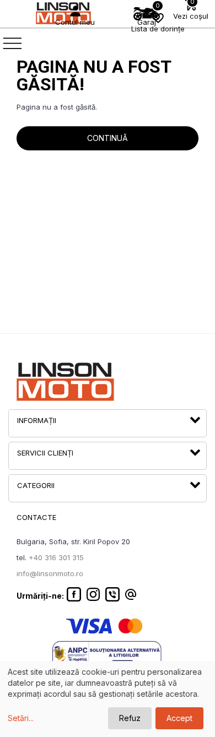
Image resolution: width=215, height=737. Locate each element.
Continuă (107, 138)
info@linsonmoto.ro (50, 573)
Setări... (21, 718)
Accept (179, 718)
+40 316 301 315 (56, 557)
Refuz (130, 718)
